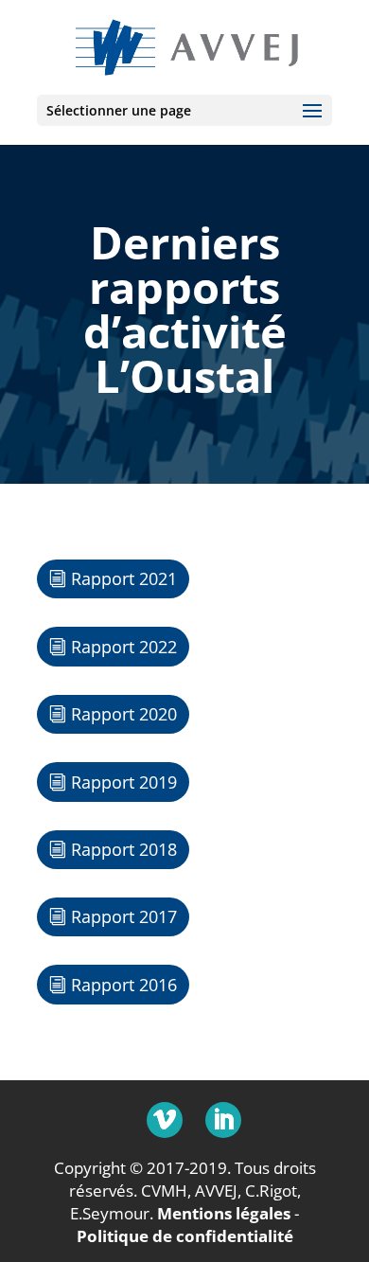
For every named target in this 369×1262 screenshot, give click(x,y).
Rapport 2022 (124, 646)
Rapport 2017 (124, 916)
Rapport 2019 (124, 782)
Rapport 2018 (124, 849)
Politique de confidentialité (185, 1236)
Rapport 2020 (124, 713)
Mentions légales (223, 1213)
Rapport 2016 (124, 984)
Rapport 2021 (124, 578)
